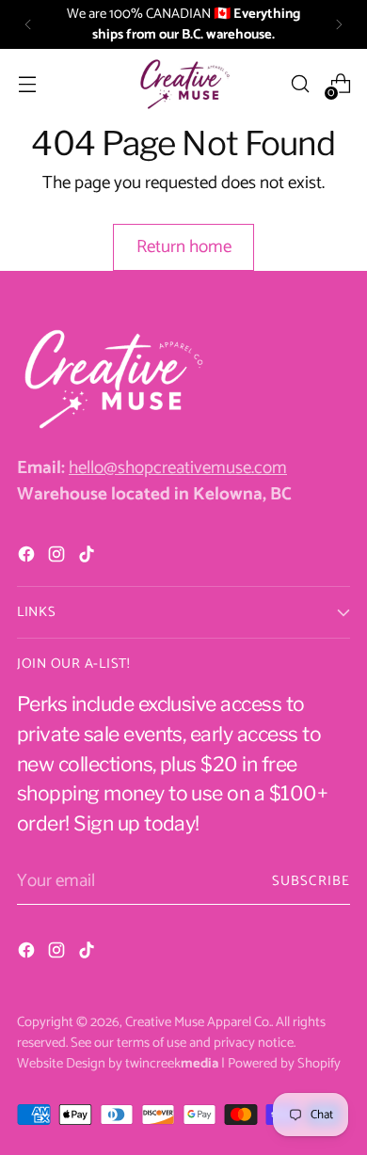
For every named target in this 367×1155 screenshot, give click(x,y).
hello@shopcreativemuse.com (178, 468)
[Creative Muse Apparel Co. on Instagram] (58, 559)
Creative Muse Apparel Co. (198, 1022)
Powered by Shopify (284, 1063)
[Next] (338, 24)
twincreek (171, 1063)
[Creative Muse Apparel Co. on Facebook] (28, 559)
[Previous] (28, 24)
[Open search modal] (299, 84)
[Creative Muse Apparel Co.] (183, 83)
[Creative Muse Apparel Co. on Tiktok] (88, 559)
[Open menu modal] (27, 84)
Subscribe (311, 881)
